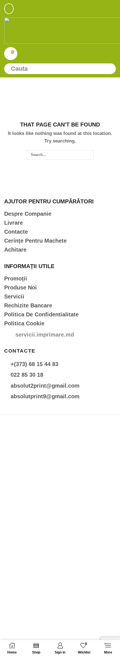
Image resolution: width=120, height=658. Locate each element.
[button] (9, 8)
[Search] (109, 68)
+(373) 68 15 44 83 (34, 364)
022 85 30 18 (27, 375)
